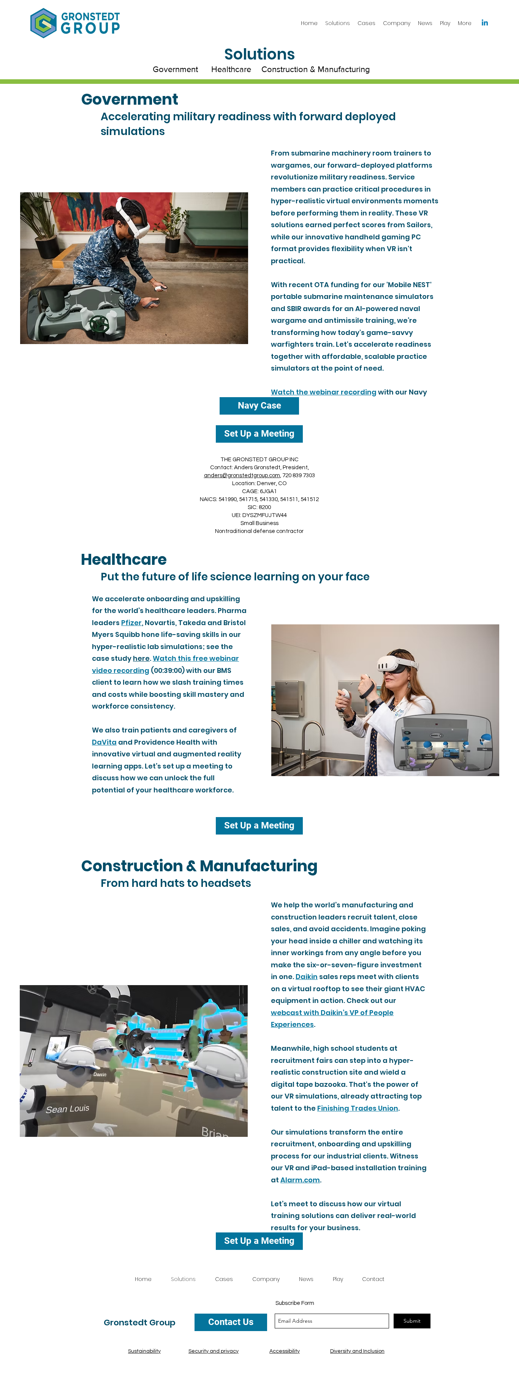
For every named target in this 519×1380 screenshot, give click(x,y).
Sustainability (144, 1351)
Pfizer (131, 622)
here (141, 658)
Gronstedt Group (140, 1322)
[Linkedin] (485, 23)
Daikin (307, 976)
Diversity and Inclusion (357, 1351)
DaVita (104, 742)
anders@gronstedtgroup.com (242, 475)
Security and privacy (213, 1351)
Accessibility (284, 1351)
